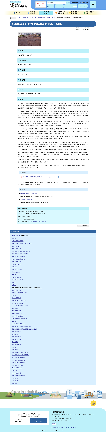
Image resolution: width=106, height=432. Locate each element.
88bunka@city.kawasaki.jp (37, 221)
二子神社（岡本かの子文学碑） (21, 305)
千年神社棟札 (16, 272)
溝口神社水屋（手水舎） (19, 375)
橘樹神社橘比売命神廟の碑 (19, 256)
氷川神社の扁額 (16, 277)
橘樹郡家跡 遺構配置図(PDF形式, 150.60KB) (40, 176)
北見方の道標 (16, 334)
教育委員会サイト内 (76, 2)
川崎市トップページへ (15, 1)
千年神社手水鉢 (16, 373)
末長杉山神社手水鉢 (17, 365)
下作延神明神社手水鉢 (18, 362)
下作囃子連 (15, 342)
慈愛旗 (14, 347)
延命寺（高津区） (17, 339)
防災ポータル (40, 4)
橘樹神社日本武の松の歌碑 (19, 292)
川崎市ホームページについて (60, 427)
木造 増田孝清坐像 (17, 241)
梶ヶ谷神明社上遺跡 (17, 303)
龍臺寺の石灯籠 (16, 310)
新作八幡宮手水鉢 (17, 367)
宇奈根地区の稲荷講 (17, 279)
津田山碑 (14, 266)
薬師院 (14, 282)
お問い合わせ (73, 427)
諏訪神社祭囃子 (16, 344)
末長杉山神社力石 (17, 313)
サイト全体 (85, 2)
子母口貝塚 (15, 380)
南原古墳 (14, 321)
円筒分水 (14, 383)
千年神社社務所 (16, 264)
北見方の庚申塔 (16, 331)
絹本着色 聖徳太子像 (18, 357)
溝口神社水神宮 (16, 261)
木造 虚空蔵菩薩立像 (18, 259)
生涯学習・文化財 (26, 17)
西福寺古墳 (15, 378)
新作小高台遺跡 (16, 298)
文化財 (34, 17)
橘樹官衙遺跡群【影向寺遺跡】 (29, 193)
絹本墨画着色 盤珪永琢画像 (20, 352)
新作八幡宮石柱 (16, 248)
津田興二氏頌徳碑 (17, 269)
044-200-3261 (59, 420)
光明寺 (14, 238)
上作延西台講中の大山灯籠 (19, 318)
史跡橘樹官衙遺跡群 (26, 199)
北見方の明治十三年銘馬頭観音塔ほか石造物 (24, 329)
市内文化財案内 (41, 17)
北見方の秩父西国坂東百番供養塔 (21, 326)
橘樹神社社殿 (16, 246)
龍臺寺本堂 (15, 308)
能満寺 (14, 274)
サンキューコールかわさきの (38, 420)
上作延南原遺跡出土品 (18, 323)
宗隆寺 (14, 295)
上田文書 (14, 370)
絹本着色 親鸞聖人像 (18, 360)
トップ (18, 17)
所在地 (54, 423)
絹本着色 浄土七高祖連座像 (20, 355)
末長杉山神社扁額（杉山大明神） (21, 251)
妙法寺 (14, 285)
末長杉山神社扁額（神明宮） (20, 253)
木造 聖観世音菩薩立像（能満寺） (22, 243)
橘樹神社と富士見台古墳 (19, 300)
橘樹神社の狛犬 (16, 290)
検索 (69, 2)
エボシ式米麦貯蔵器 (17, 316)
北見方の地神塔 (16, 336)
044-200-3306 (26, 216)
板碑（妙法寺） (16, 349)
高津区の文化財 (51, 17)
